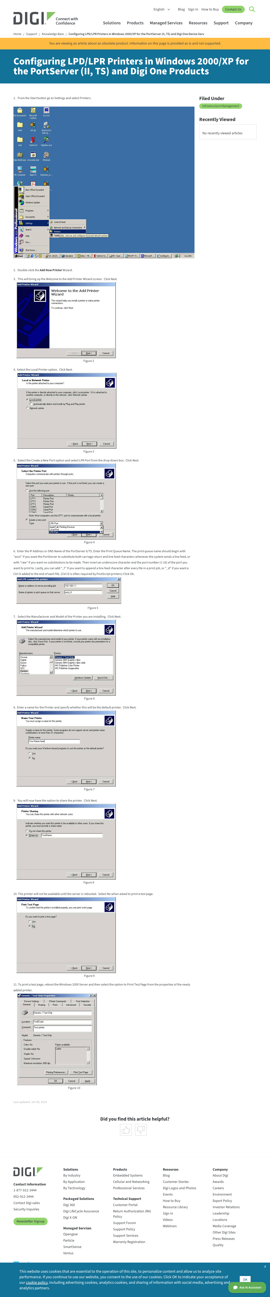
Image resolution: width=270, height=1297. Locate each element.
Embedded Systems (128, 1175)
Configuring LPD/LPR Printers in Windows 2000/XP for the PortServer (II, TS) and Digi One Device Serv (136, 34)
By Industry (71, 1175)
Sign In (193, 9)
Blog (181, 9)
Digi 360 (69, 1204)
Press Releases (224, 1238)
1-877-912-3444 (25, 1190)
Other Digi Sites (224, 1232)
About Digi (220, 1175)
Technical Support (127, 1199)
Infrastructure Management (220, 106)
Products (135, 23)
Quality (218, 1245)
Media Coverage (224, 1226)
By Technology (74, 1188)
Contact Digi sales (26, 1202)
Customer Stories (176, 1181)
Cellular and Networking (131, 1181)
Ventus (68, 1253)
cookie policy (36, 1282)
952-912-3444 (23, 1196)
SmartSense (72, 1246)
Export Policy (222, 1200)
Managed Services (166, 23)
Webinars (170, 1226)
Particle (68, 1240)
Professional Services (129, 1188)
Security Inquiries (26, 1209)
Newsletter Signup (30, 1221)
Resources (198, 23)
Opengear (70, 1234)
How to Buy (210, 9)
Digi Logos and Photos (179, 1188)
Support (221, 23)
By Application (74, 1181)
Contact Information (29, 1184)
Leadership (221, 1213)
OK (245, 1279)
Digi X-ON (70, 1217)
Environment (222, 1194)
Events (168, 1194)
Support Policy (124, 1229)
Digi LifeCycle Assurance (81, 1211)
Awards (218, 1181)
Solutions (112, 23)
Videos (168, 1219)
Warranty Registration (129, 1241)
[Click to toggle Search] (252, 9)
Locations (220, 1219)
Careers (218, 1188)
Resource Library (175, 1207)
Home (17, 34)
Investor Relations (226, 1207)
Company (244, 23)
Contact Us (233, 9)
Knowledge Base (53, 34)
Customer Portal (125, 1204)
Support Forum (124, 1222)
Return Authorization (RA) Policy (132, 1214)
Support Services (125, 1235)
